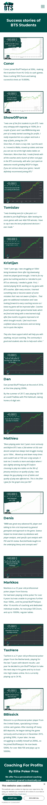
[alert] (23, 793)
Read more (22, 794)
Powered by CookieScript (11, 802)
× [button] (44, 784)
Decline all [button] (34, 798)
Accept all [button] (12, 798)
